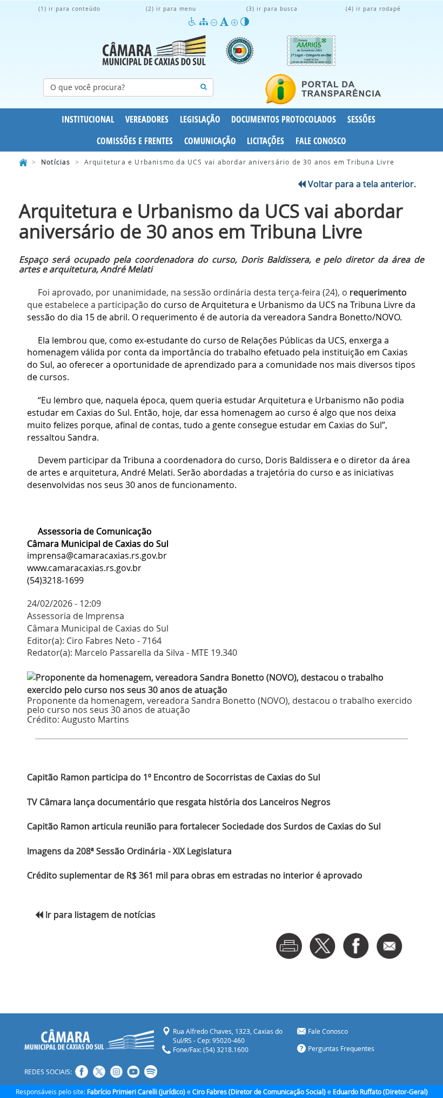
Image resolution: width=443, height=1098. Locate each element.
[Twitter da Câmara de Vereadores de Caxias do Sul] (98, 1071)
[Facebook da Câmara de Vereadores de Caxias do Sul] (81, 1071)
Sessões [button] (361, 119)
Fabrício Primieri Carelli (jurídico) (136, 1091)
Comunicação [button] (210, 141)
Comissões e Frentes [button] (135, 141)
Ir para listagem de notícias (99, 915)
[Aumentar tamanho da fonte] (235, 22)
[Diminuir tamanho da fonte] (215, 22)
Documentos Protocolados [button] (283, 119)
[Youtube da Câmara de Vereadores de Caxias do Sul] (133, 1071)
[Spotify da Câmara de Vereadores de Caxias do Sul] (150, 1071)
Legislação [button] (200, 119)
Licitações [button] (265, 141)
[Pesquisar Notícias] (203, 87)
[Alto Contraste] (244, 22)
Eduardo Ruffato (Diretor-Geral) (380, 1091)
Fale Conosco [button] (321, 141)
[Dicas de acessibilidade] (193, 22)
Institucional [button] (88, 119)
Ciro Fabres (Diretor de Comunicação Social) (259, 1091)
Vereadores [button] (147, 119)
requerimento (377, 292)
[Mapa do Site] (205, 22)
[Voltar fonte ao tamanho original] (225, 22)
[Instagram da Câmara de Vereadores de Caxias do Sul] (116, 1071)
